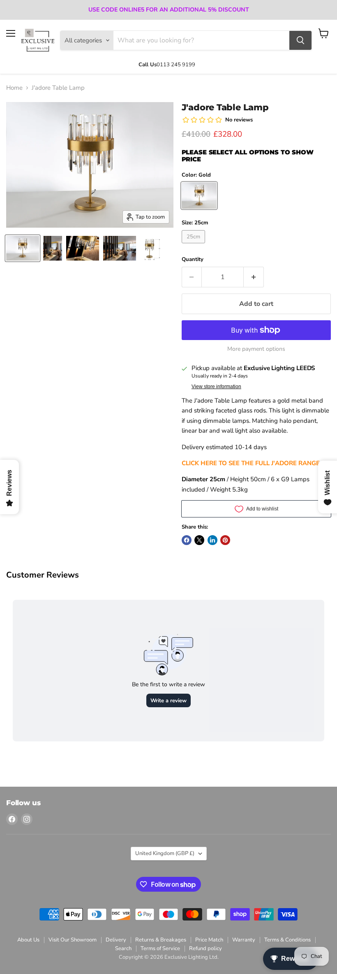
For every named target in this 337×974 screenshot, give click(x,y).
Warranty (243, 940)
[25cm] (195, 245)
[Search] (300, 40)
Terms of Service (160, 948)
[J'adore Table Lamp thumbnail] (22, 248)
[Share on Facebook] (187, 540)
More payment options (256, 349)
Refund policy (205, 948)
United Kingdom (164, 853)
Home (14, 87)
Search (123, 948)
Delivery (116, 940)
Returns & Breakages (160, 940)
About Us (28, 940)
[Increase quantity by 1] (254, 277)
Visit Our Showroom (72, 940)
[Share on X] (199, 540)
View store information (216, 386)
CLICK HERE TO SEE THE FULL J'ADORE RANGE (251, 463)
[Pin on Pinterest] (225, 540)
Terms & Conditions (287, 940)
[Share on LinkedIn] (212, 540)
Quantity (192, 259)
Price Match (209, 940)
